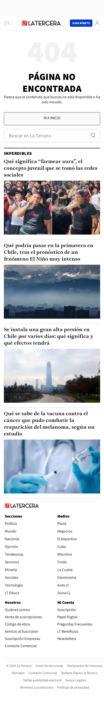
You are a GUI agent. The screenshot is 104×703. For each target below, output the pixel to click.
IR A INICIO (52, 117)
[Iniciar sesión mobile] (97, 23)
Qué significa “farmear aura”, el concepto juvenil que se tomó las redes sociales (50, 168)
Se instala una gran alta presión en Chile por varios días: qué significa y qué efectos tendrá (48, 336)
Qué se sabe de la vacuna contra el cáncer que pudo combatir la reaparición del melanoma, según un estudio (49, 424)
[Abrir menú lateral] (8, 23)
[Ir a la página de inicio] (41, 23)
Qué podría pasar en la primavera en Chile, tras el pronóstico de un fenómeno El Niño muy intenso (48, 252)
